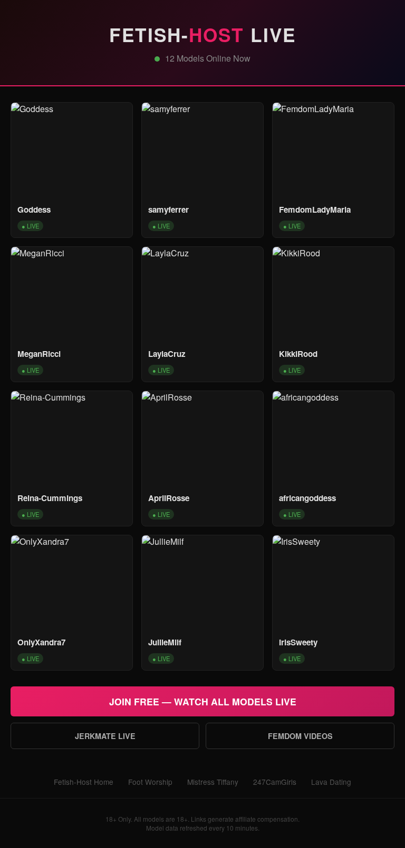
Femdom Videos (300, 736)
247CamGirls (274, 781)
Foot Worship (150, 781)
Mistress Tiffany (212, 781)
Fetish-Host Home (83, 781)
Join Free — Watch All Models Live (202, 701)
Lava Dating (331, 781)
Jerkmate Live (105, 736)
